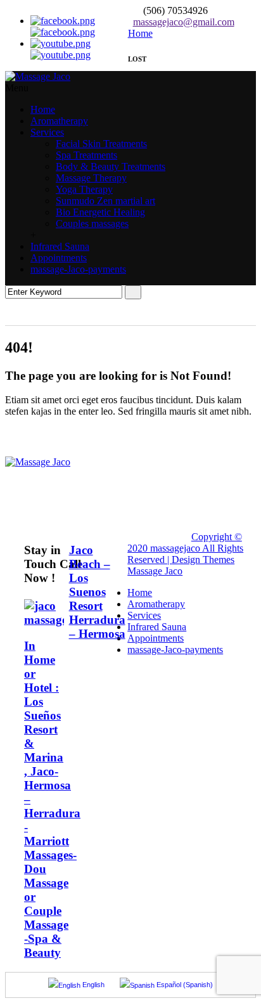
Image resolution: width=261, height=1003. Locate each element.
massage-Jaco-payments (78, 269)
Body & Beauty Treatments (110, 166)
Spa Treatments (86, 155)
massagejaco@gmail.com (183, 21)
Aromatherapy (59, 120)
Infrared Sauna (59, 246)
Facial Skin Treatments (101, 143)
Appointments (58, 257)
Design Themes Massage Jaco (180, 565)
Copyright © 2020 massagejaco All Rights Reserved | (185, 548)
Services (47, 132)
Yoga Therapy (84, 189)
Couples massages (92, 223)
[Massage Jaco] (37, 76)
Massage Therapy (91, 177)
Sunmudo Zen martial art (105, 200)
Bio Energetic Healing (100, 212)
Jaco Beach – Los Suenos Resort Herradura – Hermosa (97, 591)
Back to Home (45, 445)
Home (42, 109)
